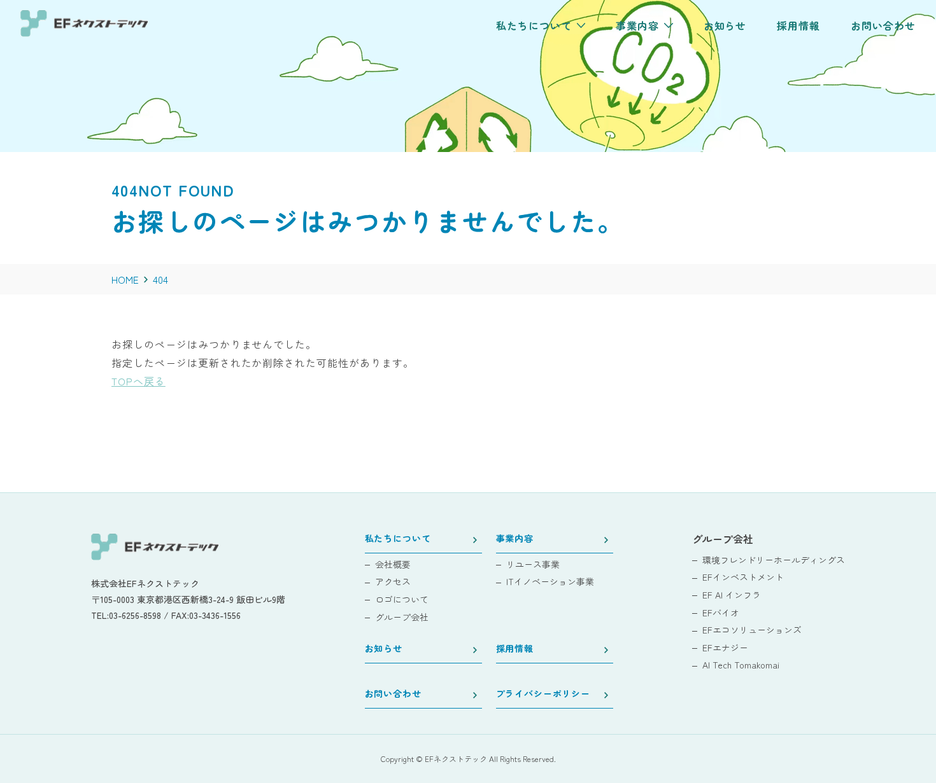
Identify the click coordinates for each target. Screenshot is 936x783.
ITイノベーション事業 (550, 582)
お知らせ (383, 649)
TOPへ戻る (138, 381)
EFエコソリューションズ (752, 630)
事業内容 (515, 539)
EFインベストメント (743, 577)
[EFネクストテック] (84, 32)
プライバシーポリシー (543, 694)
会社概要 (393, 564)
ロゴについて (402, 599)
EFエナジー (725, 648)
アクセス (393, 582)
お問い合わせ (393, 694)
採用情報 (515, 649)
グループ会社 (402, 617)
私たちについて (398, 539)
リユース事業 (533, 564)
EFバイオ (720, 613)
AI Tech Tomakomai (740, 665)
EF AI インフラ (731, 595)
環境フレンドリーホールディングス (773, 560)
